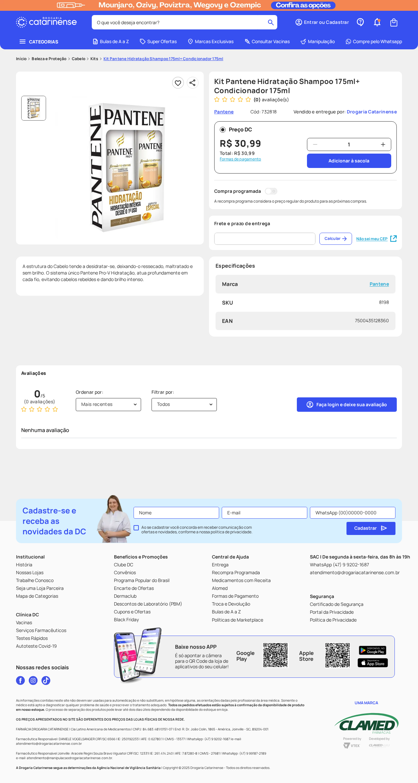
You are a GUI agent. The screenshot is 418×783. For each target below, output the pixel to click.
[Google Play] (373, 650)
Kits (94, 59)
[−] (315, 144)
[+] (383, 144)
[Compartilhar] (193, 83)
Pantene (379, 284)
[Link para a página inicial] (21, 59)
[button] (321, 22)
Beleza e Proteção (49, 59)
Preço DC (240, 129)
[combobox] (184, 22)
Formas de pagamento (240, 159)
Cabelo (78, 59)
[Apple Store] (373, 662)
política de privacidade (231, 532)
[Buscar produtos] (271, 22)
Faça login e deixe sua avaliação (351, 404)
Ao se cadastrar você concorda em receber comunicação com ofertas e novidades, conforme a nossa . (196, 529)
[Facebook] (20, 680)
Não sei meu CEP (372, 239)
